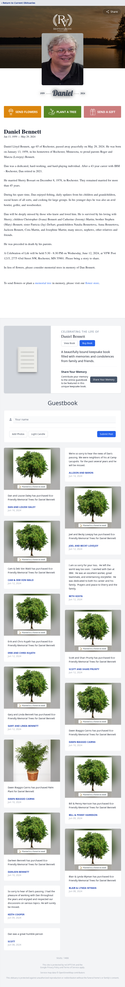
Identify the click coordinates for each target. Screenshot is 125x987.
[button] (32, 469)
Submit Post (106, 434)
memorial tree (43, 283)
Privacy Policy (53, 967)
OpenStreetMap (66, 972)
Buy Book (87, 343)
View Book (69, 343)
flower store (92, 283)
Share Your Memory (103, 379)
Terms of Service (71, 967)
